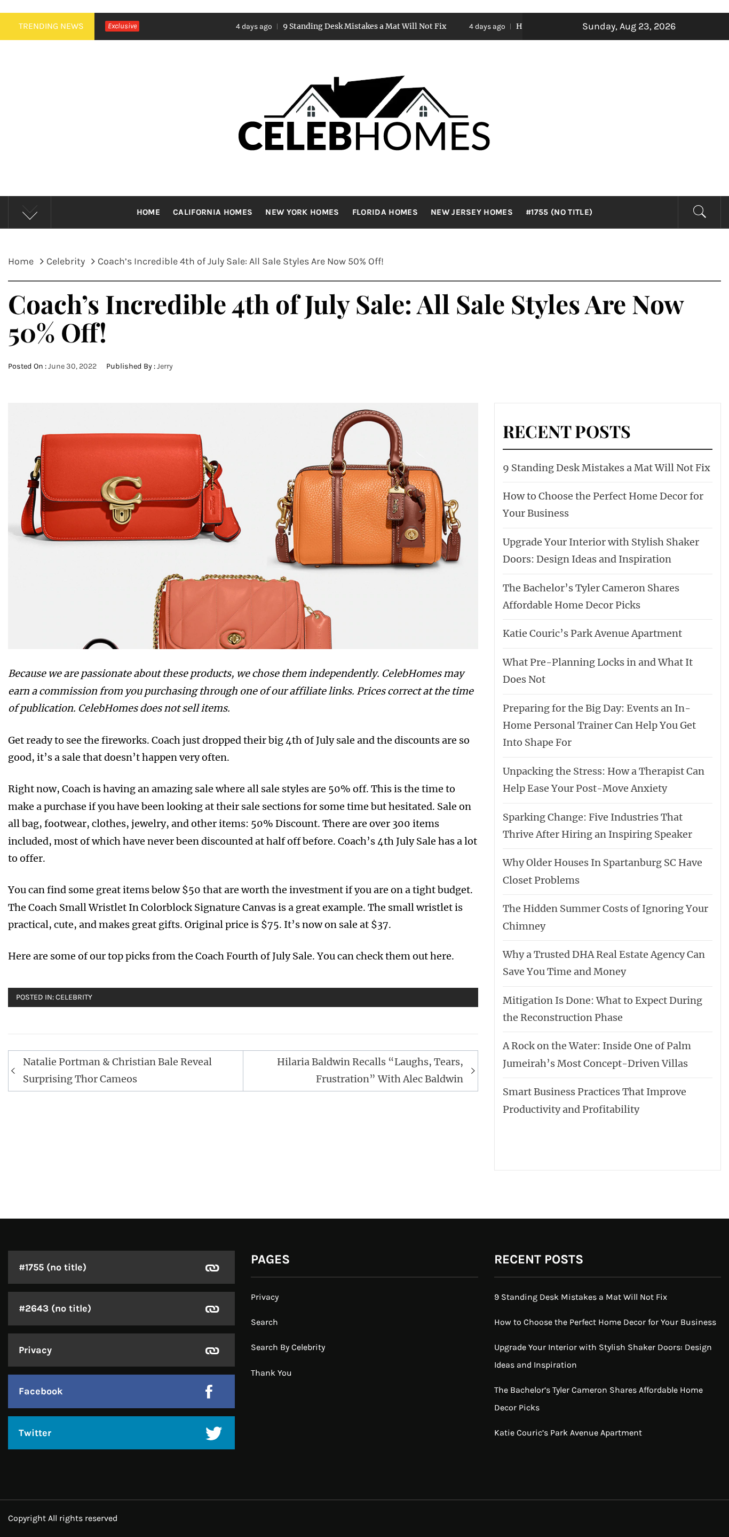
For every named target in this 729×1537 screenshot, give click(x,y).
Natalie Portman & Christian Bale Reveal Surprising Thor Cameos (117, 1070)
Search (264, 1322)
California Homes (212, 212)
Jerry (165, 366)
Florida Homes (385, 212)
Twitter (35, 1433)
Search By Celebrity (288, 1347)
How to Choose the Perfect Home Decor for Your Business (605, 1322)
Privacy (35, 1350)
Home (148, 212)
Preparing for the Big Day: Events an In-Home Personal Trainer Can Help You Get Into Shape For (599, 725)
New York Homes (302, 212)
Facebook (41, 1391)
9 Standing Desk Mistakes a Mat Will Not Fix (296, 26)
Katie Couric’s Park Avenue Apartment (592, 633)
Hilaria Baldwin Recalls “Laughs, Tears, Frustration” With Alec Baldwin (370, 1070)
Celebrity (74, 997)
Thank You (271, 1373)
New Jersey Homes (472, 212)
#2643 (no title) (55, 1308)
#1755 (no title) (559, 212)
